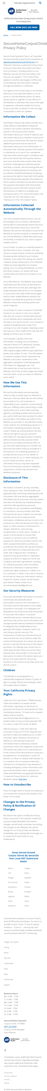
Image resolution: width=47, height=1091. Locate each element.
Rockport (27, 892)
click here (23, 779)
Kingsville (27, 878)
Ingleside (11, 896)
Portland (27, 887)
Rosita (26, 873)
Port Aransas (13, 882)
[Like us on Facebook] (5, 1051)
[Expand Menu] (24, 16)
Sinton (26, 906)
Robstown (12, 906)
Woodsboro (12, 887)
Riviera (10, 868)
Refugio (11, 878)
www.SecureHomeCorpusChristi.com (19, 62)
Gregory (27, 868)
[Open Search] (40, 3)
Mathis (26, 896)
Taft (9, 873)
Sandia (26, 882)
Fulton (26, 901)
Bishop (10, 892)
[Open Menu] (4, 3)
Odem (10, 901)
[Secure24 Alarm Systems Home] (23, 11)
